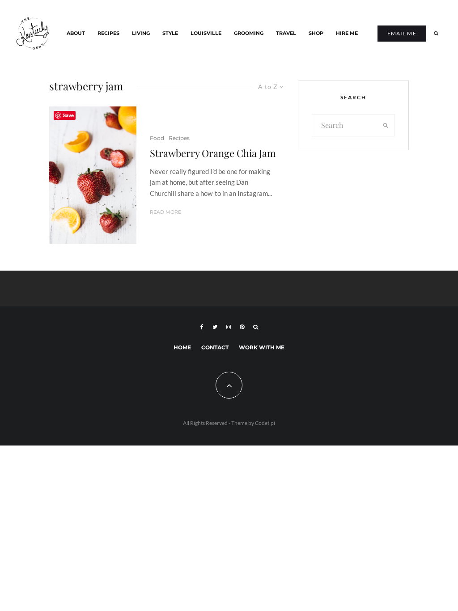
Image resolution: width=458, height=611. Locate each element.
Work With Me (261, 347)
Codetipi (265, 423)
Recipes (108, 33)
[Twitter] (215, 327)
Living (141, 33)
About (76, 33)
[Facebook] (202, 327)
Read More (165, 212)
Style (170, 33)
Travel (286, 33)
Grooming (248, 33)
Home (182, 347)
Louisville (206, 33)
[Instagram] (228, 327)
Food (157, 138)
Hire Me (347, 33)
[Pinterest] (242, 327)
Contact (215, 347)
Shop (316, 33)
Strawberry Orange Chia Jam (213, 153)
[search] (385, 125)
